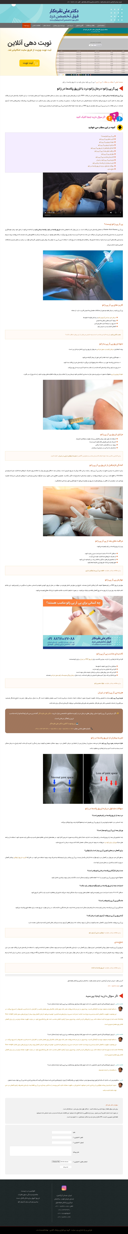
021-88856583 (64, 1213)
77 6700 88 (68, 728)
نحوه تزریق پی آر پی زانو (106, 142)
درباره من (70, 25)
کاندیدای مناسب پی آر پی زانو (105, 157)
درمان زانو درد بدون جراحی (105, 349)
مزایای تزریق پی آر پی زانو (106, 145)
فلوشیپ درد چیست (28, 1191)
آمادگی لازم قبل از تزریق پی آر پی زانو (102, 148)
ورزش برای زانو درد (110, 842)
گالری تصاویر (79, 25)
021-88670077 (64, 1217)
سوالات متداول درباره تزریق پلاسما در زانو (101, 166)
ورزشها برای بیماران (58, 25)
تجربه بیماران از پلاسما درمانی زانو (103, 163)
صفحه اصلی (101, 25)
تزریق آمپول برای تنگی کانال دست (28, 1198)
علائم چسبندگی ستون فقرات (28, 1194)
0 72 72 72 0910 (42, 728)
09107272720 (64, 1209)
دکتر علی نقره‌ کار (44, 713)
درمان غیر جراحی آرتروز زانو (107, 317)
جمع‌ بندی (111, 169)
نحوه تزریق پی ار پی (117, 374)
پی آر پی (99, 82)
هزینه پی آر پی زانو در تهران (105, 160)
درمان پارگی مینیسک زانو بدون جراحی (62, 675)
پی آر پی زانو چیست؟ (107, 136)
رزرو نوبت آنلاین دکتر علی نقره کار (63, 723)
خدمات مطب (46, 25)
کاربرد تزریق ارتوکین (20, 857)
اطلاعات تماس (36, 25)
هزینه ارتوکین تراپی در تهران (67, 455)
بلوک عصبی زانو (99, 683)
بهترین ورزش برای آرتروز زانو (28, 1201)
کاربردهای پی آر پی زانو (106, 139)
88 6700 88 (56, 728)
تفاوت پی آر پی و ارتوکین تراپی (95, 570)
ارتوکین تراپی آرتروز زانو (96, 932)
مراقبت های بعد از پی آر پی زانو (104, 151)
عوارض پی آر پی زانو (107, 154)
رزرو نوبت (26, 25)
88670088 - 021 (113, 985)
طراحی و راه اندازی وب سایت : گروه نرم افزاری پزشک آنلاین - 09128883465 (64, 1230)
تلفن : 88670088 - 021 (73, 1)
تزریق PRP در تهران (86, 659)
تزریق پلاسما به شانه (97, 967)
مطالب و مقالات (90, 25)
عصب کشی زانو (116, 334)
